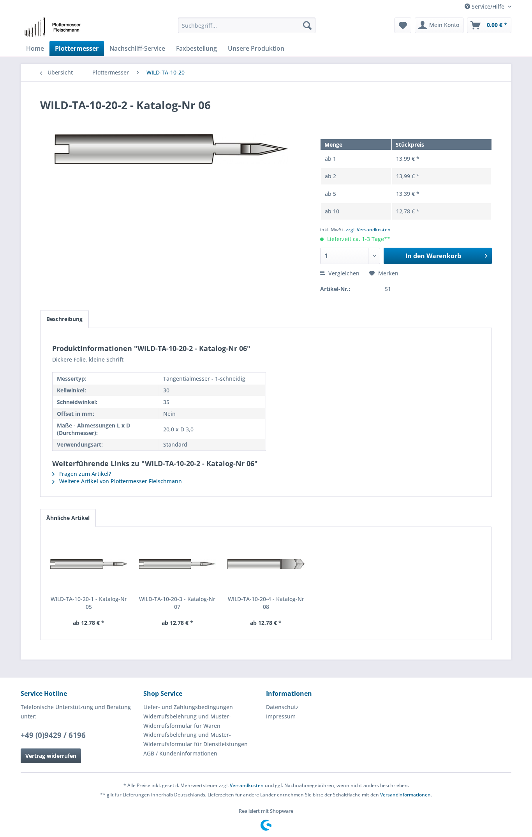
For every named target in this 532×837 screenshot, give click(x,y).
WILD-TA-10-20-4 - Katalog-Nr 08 (266, 602)
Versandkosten (247, 785)
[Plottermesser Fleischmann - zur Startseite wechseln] (55, 27)
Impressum (281, 716)
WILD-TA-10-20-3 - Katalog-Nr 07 (177, 602)
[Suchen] (307, 25)
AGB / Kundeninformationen (180, 753)
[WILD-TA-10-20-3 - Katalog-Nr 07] (177, 564)
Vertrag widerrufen (50, 755)
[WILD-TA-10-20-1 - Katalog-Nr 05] (88, 564)
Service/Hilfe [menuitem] (488, 6)
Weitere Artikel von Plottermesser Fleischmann (120, 481)
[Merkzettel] (403, 25)
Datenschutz (282, 707)
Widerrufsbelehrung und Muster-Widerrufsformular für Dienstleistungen (195, 739)
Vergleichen (343, 273)
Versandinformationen (405, 794)
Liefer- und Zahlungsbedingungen (188, 707)
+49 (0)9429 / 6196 (53, 735)
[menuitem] (246, 25)
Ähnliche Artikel (68, 517)
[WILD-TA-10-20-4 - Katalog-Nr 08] (266, 564)
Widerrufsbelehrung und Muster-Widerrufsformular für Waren (187, 721)
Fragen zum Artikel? (84, 473)
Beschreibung (64, 319)
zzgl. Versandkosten (368, 229)
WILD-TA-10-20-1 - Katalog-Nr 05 (89, 602)
